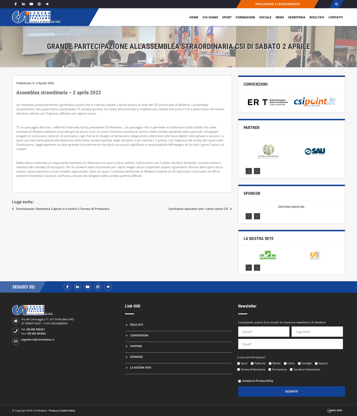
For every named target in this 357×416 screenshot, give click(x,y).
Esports (323, 363)
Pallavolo (260, 363)
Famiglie (307, 363)
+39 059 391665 (36, 333)
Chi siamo (210, 17)
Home (193, 17)
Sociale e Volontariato (307, 369)
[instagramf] (97, 287)
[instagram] (39, 4)
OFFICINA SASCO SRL (291, 207)
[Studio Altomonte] (268, 151)
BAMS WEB (335, 410)
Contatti (335, 17)
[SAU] (315, 151)
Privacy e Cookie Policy (62, 410)
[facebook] (15, 4)
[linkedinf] (77, 287)
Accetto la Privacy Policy (257, 381)
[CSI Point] (314, 102)
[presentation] (249, 171)
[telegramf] (107, 287)
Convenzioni (256, 84)
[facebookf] (67, 287)
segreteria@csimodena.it (37, 339)
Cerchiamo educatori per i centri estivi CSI (198, 209)
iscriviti (291, 391)
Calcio (291, 363)
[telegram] (46, 4)
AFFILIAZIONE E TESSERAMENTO (277, 4)
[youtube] (31, 4)
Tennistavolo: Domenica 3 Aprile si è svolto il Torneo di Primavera (62, 209)
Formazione (245, 17)
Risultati (316, 17)
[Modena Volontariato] (267, 255)
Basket (277, 363)
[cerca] (336, 4)
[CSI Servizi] (314, 255)
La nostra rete (259, 238)
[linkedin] (23, 4)
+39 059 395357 (35, 329)
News (280, 17)
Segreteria (296, 17)
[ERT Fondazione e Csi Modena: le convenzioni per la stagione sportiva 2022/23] (268, 102)
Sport (227, 17)
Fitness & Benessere (253, 369)
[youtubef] (87, 287)
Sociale (265, 17)
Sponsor (252, 193)
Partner (251, 127)
